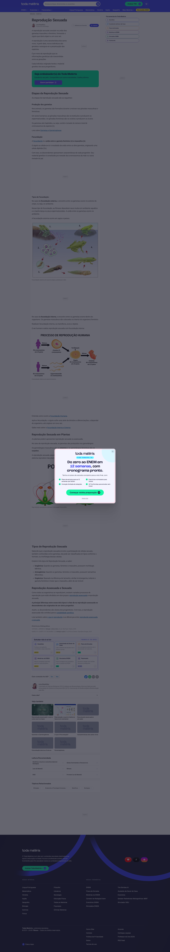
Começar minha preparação (83, 492)
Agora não (85, 498)
